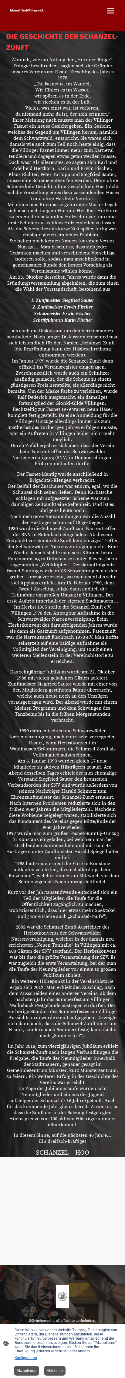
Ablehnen (55, 1371)
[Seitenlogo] (34, 17)
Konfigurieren (26, 1358)
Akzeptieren (26, 1371)
